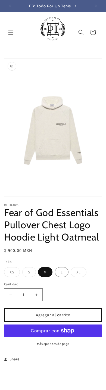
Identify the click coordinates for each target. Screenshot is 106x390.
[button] (11, 32)
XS (15, 273)
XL (81, 273)
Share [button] (15, 359)
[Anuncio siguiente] (96, 6)
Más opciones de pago (53, 344)
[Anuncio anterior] (10, 6)
